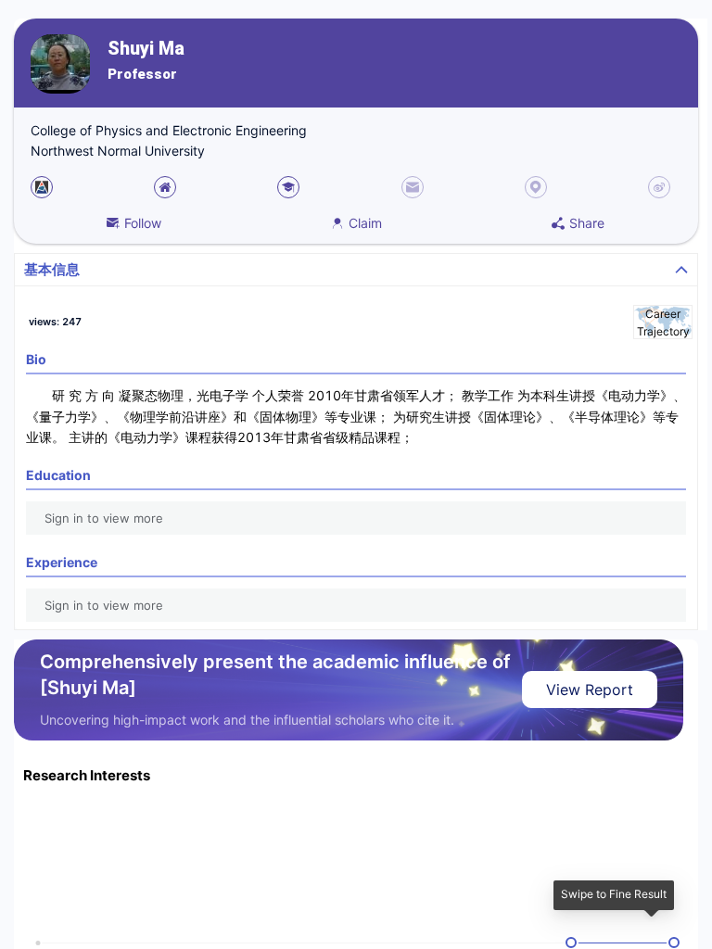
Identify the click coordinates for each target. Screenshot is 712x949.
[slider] (571, 942)
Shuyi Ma (146, 48)
